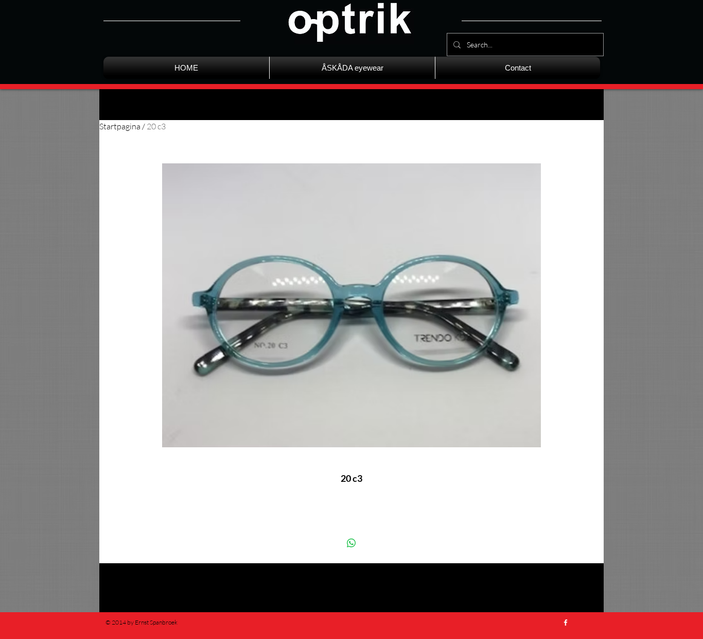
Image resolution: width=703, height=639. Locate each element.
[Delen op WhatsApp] (351, 543)
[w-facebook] (565, 622)
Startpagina (119, 126)
